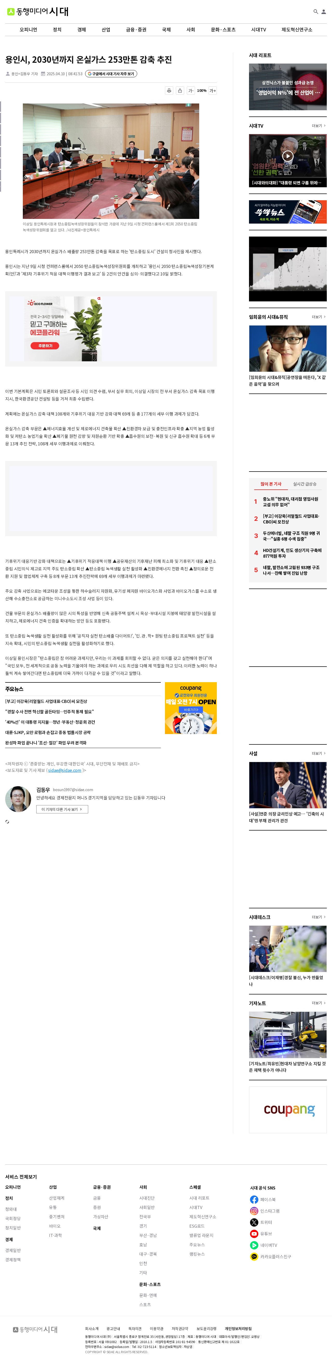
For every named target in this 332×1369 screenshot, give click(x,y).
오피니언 (28, 29)
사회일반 (147, 1207)
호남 (143, 1244)
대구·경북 (148, 1254)
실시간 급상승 (305, 484)
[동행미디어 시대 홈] (37, 11)
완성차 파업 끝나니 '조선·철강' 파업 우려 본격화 (46, 742)
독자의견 (135, 1328)
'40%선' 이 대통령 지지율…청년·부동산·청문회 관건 (50, 722)
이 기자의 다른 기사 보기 (60, 809)
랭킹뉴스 (197, 1254)
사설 (253, 753)
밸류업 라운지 (201, 1235)
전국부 (145, 1216)
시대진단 (147, 1198)
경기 (143, 1226)
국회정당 (12, 1218)
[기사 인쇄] (169, 90)
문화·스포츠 (223, 29)
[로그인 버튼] (324, 12)
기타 (143, 1272)
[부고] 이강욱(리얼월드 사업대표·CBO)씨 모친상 (46, 701)
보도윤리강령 (207, 1328)
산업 (106, 29)
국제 (166, 29)
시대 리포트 (260, 55)
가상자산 (100, 1216)
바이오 (55, 1226)
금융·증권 (136, 29)
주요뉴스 (197, 1244)
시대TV (258, 29)
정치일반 (12, 1228)
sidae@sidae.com (64, 770)
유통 (53, 1207)
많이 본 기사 (271, 484)
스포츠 (145, 1304)
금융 (97, 1198)
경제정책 (12, 1259)
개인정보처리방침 (238, 1328)
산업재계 (56, 1198)
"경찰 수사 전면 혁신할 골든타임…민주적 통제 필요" (49, 711)
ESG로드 (197, 1226)
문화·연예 (148, 1295)
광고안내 (113, 1328)
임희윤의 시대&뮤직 (268, 316)
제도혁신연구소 (297, 29)
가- (191, 90)
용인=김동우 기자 (24, 73)
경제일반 (12, 1250)
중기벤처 (56, 1216)
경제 (81, 29)
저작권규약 (180, 1328)
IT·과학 (55, 1235)
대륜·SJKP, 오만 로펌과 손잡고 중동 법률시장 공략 (48, 732)
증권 (97, 1207)
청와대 (11, 1209)
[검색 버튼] (316, 12)
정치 (57, 29)
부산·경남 (148, 1235)
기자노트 (257, 1003)
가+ (213, 90)
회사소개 (91, 1328)
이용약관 (156, 1328)
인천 (143, 1263)
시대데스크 (259, 917)
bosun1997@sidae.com (73, 789)
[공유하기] (180, 90)
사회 (190, 29)
